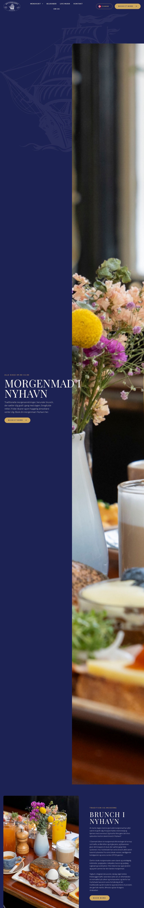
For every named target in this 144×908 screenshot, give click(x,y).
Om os (56, 9)
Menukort (35, 4)
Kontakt (78, 4)
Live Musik (65, 4)
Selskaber (51, 4)
